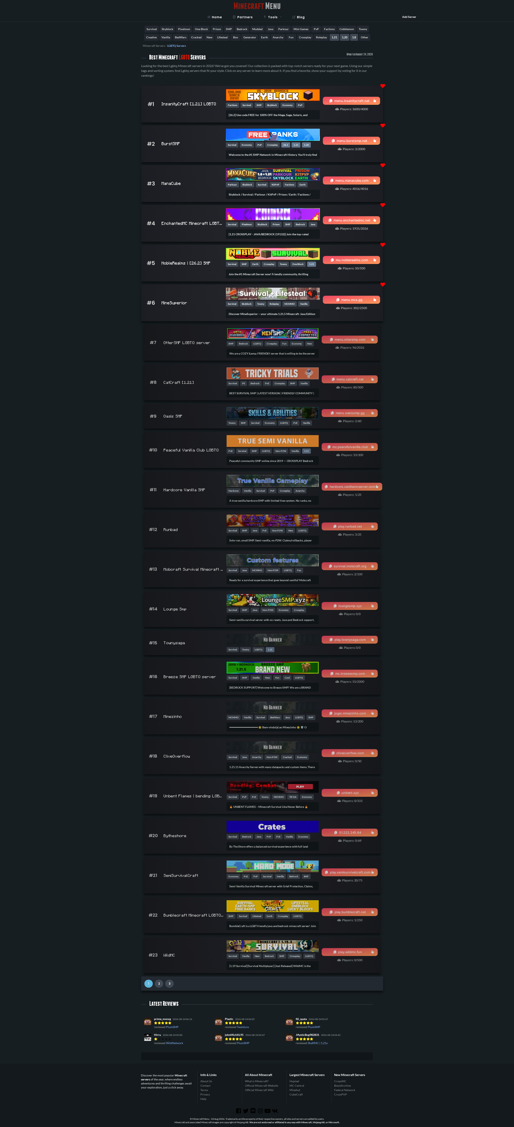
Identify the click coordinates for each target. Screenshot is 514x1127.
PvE (267, 383)
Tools (273, 17)
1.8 (354, 37)
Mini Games (301, 29)
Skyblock (167, 29)
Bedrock (242, 29)
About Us (206, 1081)
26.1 (285, 144)
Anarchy (278, 37)
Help (203, 1099)
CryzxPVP (340, 1094)
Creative (151, 37)
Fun (291, 37)
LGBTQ (257, 343)
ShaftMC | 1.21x (318, 1043)
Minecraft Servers (154, 45)
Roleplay (321, 37)
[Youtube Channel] (267, 1111)
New (209, 37)
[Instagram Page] (260, 1111)
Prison (217, 29)
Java (270, 29)
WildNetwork (174, 1043)
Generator (249, 37)
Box (235, 37)
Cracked (196, 37)
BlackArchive (342, 1085)
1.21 (334, 37)
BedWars (180, 37)
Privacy (205, 1094)
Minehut (295, 1090)
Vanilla (165, 37)
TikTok (293, 796)
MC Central (297, 1085)
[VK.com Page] (275, 1111)
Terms (204, 1090)
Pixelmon (184, 29)
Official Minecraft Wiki (259, 1090)
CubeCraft (296, 1094)
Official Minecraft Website (261, 1085)
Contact (205, 1085)
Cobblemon (347, 29)
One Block (201, 29)
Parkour (283, 29)
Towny (363, 29)
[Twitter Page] (246, 1111)
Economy (287, 105)
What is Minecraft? (257, 1081)
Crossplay (305, 37)
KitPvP (275, 184)
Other (364, 37)
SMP (229, 29)
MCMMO (290, 303)
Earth (264, 37)
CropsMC (340, 1081)
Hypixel (294, 1081)
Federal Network (344, 1090)
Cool (287, 677)
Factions (329, 29)
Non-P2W (280, 450)
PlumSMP (172, 1027)
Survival (152, 29)
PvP (316, 29)
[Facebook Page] (238, 1111)
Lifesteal (222, 37)
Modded (257, 29)
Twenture (243, 1027)
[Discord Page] (253, 1111)
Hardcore (233, 490)
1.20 (344, 37)
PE (243, 383)
